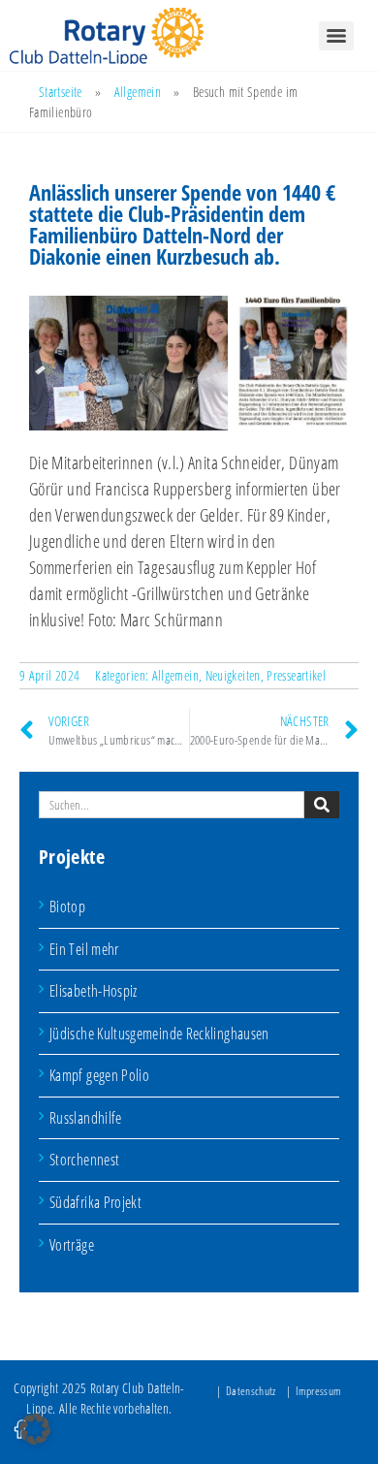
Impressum (318, 1391)
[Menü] (336, 35)
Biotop (67, 906)
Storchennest (84, 1159)
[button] (35, 1429)
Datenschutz (251, 1391)
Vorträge (71, 1245)
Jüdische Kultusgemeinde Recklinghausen (159, 1033)
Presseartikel (296, 675)
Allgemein (137, 91)
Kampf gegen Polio (99, 1075)
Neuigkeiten (233, 675)
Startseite (60, 91)
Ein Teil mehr (84, 949)
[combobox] (171, 804)
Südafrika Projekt (95, 1202)
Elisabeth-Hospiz (93, 991)
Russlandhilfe (85, 1118)
